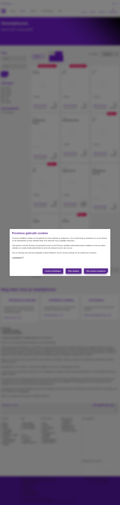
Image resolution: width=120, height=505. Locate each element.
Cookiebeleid (17, 258)
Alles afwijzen (73, 271)
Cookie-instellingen (53, 271)
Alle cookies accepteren (96, 271)
